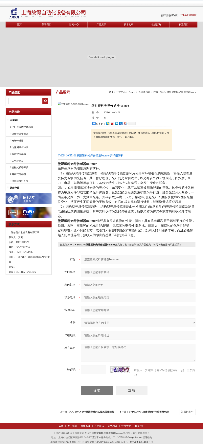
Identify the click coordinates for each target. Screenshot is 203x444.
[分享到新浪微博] (112, 123)
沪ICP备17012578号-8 (141, 441)
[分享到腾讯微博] (116, 123)
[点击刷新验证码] (120, 369)
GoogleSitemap (134, 437)
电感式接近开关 (20, 181)
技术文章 (128, 24)
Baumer (132, 92)
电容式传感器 (19, 174)
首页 (19, 24)
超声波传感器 (19, 154)
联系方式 (14, 224)
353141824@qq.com (26, 272)
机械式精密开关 (20, 167)
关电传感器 (18, 160)
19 (105, 117)
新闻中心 (74, 24)
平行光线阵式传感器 (22, 127)
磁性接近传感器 (20, 134)
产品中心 (121, 92)
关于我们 (46, 24)
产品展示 (101, 24)
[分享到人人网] (121, 123)
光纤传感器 (18, 140)
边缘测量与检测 (20, 147)
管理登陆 (147, 437)
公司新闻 (85, 426)
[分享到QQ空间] (107, 123)
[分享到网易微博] (125, 123)
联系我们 (183, 24)
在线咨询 (156, 24)
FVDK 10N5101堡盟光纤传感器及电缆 (149, 411)
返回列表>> (187, 411)
